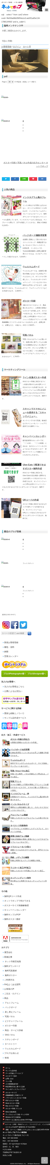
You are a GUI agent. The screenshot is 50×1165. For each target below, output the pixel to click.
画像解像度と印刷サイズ (14, 1095)
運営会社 (8, 952)
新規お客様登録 (11, 642)
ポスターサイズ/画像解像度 (16, 905)
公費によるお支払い (13, 691)
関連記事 (8, 957)
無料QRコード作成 (12, 896)
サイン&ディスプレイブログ (15, 1089)
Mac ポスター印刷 (12, 1106)
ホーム (7, 1068)
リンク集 (8, 1081)
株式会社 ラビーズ (21, 1135)
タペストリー (10, 1044)
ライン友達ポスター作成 (34, 377)
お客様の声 (9, 989)
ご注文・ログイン (12, 993)
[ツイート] (6, 178)
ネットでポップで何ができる (17, 901)
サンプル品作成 (11, 1071)
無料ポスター (10, 975)
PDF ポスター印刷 (12, 1101)
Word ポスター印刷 (12, 1103)
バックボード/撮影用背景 (35, 235)
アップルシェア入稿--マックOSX (17, 1114)
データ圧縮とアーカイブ (14, 1073)
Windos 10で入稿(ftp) (13, 1117)
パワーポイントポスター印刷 (15, 1098)
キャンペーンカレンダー (34, 436)
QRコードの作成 (31, 500)
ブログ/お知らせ (11, 1053)
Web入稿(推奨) (10, 1112)
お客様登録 (6, 46)
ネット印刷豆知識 (12, 961)
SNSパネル (9, 1035)
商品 (6, 998)
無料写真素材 (10, 970)
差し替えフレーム (12, 1012)
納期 (6, 651)
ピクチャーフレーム (13, 1021)
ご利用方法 (9, 980)
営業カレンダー (11, 656)
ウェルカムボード (31, 267)
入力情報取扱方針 (11, 1084)
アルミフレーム (11, 1003)
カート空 (27, 46)
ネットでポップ (8, 1135)
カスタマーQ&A (11, 1076)
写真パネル (28, 335)
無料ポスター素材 (12, 919)
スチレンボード (11, 1039)
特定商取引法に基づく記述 (15, 1087)
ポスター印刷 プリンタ (13, 1108)
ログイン (17, 46)
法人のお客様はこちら (14, 686)
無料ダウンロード (12, 966)
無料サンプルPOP (12, 914)
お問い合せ (9, 1079)
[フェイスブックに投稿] (15, 178)
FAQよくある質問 (12, 984)
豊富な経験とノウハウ (14, 713)
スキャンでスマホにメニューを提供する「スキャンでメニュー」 (34, 413)
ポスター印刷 (29, 301)
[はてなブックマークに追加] (42, 178)
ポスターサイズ (11, 1093)
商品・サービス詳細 (13, 1030)
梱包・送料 (9, 647)
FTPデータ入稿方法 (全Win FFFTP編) (18, 1120)
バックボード (10, 1007)
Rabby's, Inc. (22, 1163)
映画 (6, 1058)
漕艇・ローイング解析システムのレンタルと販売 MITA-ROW (27, 1130)
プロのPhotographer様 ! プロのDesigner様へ (24, 673)
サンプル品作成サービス (15, 718)
